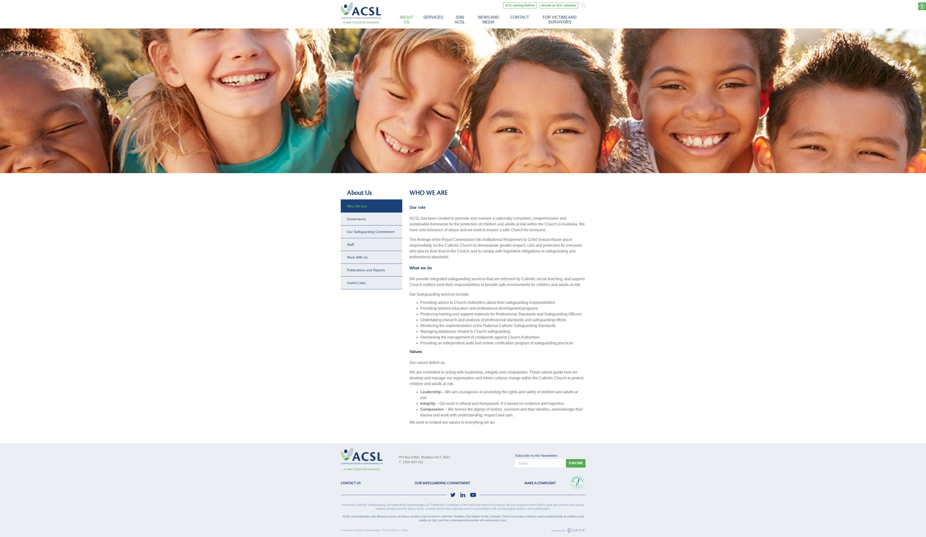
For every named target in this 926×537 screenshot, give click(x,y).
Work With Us (357, 257)
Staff (350, 244)
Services (433, 17)
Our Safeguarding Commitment (371, 232)
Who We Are (357, 206)
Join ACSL (460, 19)
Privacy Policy (390, 530)
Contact (519, 17)
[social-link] (453, 495)
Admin (404, 530)
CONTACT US (351, 483)
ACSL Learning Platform (520, 5)
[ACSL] (361, 10)
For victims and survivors (560, 19)
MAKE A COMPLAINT (540, 483)
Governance (356, 219)
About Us (406, 19)
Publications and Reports (366, 270)
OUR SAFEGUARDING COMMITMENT (442, 483)
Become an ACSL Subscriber (559, 5)
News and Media (488, 19)
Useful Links (356, 283)
